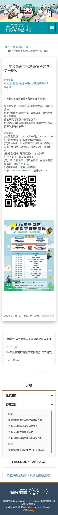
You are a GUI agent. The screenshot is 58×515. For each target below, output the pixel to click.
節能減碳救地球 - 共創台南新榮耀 (28, 475)
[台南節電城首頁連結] (19, 28)
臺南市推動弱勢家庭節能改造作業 (25, 437)
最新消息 (11, 395)
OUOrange (29, 510)
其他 (28, 47)
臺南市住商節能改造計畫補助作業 (25, 419)
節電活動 (17, 47)
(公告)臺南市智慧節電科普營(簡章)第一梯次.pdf (26, 85)
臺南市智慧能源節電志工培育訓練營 (26, 450)
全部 (10, 413)
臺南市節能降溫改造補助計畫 (23, 425)
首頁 (7, 47)
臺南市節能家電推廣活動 (20, 431)
